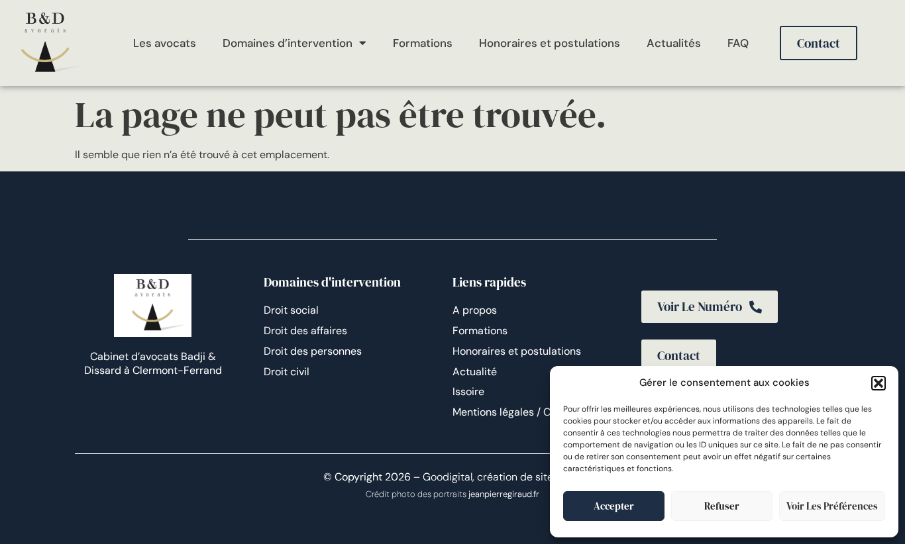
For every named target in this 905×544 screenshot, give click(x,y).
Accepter (614, 506)
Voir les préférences (832, 506)
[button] (878, 383)
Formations (422, 43)
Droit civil (286, 372)
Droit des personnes (313, 351)
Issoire (468, 391)
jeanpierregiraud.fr (503, 494)
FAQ (738, 43)
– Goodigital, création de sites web (496, 477)
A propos (474, 310)
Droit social (291, 310)
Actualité (474, 372)
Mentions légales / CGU (509, 412)
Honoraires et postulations (549, 43)
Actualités (674, 43)
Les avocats (164, 43)
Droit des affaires (305, 331)
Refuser (721, 506)
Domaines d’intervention (287, 43)
